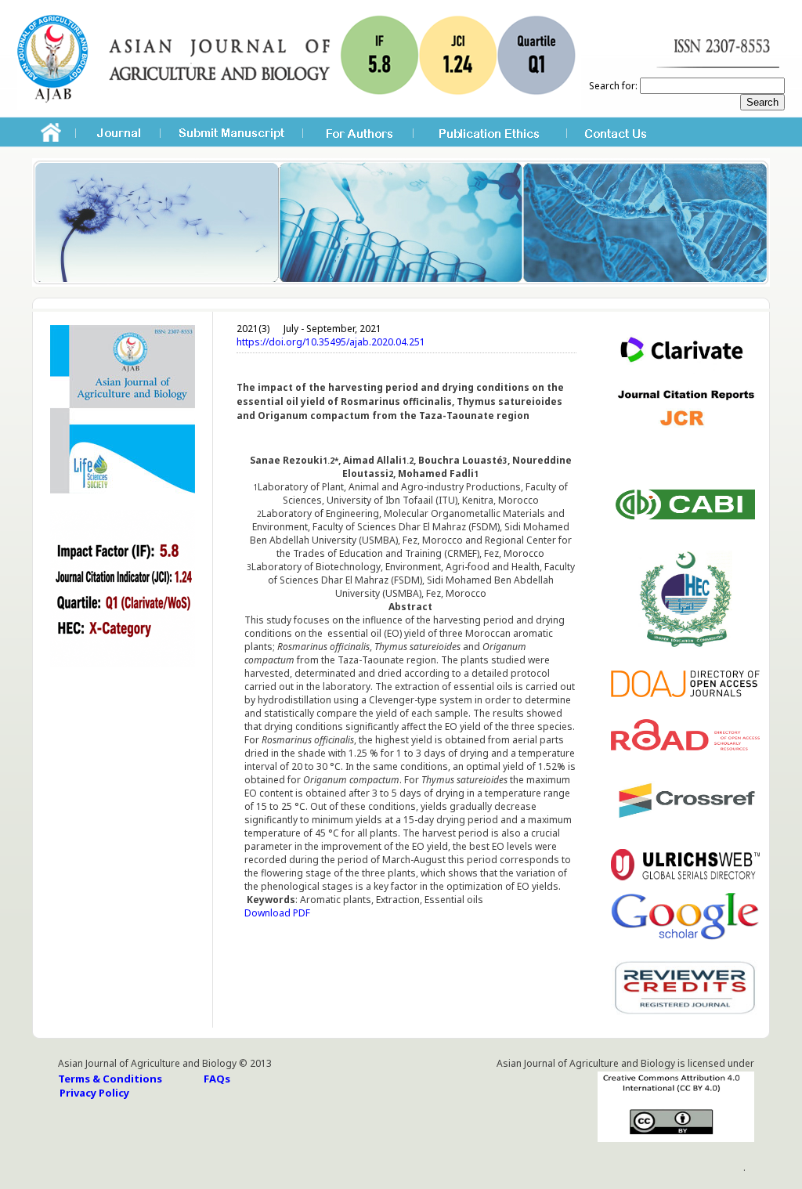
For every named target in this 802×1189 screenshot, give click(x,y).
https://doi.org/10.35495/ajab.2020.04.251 (331, 342)
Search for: (613, 85)
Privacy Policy (94, 1093)
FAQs (217, 1079)
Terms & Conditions (110, 1079)
